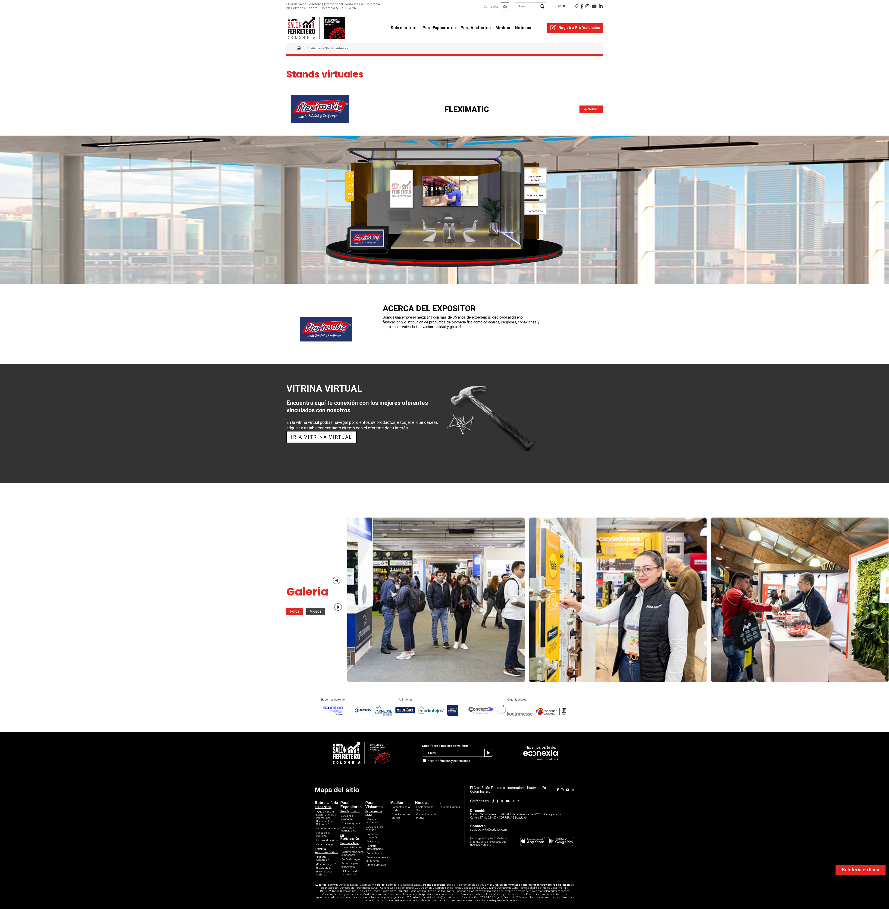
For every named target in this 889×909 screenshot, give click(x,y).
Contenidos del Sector (425, 808)
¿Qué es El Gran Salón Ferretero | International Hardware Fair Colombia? (326, 818)
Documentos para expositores (352, 853)
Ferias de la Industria (323, 834)
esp (558, 6)
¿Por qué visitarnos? (372, 821)
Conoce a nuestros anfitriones (377, 859)
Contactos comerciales (348, 829)
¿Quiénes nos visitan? (374, 828)
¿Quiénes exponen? (347, 817)
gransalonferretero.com (552, 891)
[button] (337, 580)
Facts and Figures (327, 840)
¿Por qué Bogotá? (326, 864)
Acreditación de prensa (400, 816)
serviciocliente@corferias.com (441, 897)
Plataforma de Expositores (349, 872)
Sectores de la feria (327, 828)
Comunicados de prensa (426, 816)
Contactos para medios (400, 808)
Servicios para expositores (349, 865)
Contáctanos (374, 853)
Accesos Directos (351, 847)
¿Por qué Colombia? (322, 858)
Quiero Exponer (450, 807)
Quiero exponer (350, 823)
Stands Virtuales (376, 864)
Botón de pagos (350, 859)
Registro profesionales (374, 847)
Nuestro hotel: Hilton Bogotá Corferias (324, 871)
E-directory (372, 841)
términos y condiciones (454, 761)
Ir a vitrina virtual (321, 437)
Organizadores (324, 844)
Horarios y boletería (372, 835)
